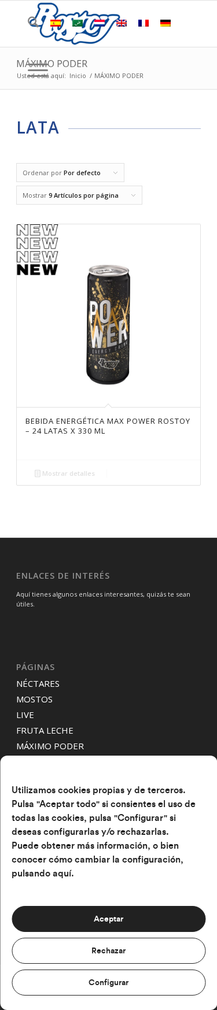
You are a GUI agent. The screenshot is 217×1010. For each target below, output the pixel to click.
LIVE (25, 714)
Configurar (108, 983)
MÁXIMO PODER (51, 63)
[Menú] (32, 70)
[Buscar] (27, 24)
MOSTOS (34, 699)
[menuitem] (27, 24)
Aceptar (108, 919)
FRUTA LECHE (44, 730)
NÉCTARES (38, 683)
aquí (62, 873)
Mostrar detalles (68, 473)
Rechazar (108, 951)
